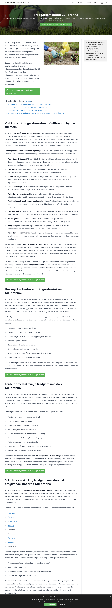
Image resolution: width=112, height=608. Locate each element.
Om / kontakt (91, 2)
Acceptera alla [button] (50, 604)
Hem (74, 2)
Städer (80, 2)
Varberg (11, 525)
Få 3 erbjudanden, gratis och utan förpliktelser (56, 24)
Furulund (11, 538)
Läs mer (73, 601)
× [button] (110, 596)
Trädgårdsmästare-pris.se (17, 2)
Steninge (11, 542)
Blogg (100, 2)
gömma (28, 101)
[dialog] (56, 601)
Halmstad (11, 513)
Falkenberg (12, 521)
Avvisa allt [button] (63, 604)
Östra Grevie (13, 517)
